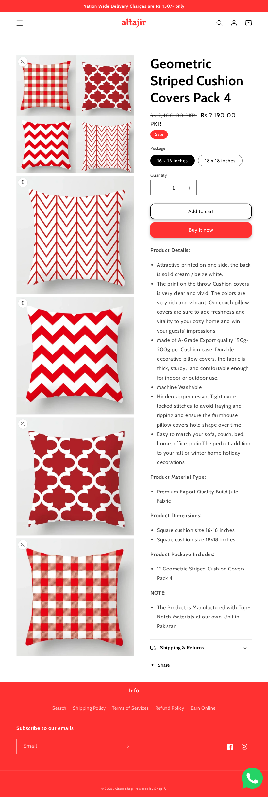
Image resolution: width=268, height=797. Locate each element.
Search (59, 708)
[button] (19, 23)
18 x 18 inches (220, 161)
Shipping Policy (89, 708)
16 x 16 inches (172, 161)
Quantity (158, 175)
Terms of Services (130, 708)
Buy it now (201, 230)
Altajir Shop (124, 789)
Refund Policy (169, 708)
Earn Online (203, 708)
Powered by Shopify (151, 789)
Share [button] (164, 665)
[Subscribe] (126, 746)
